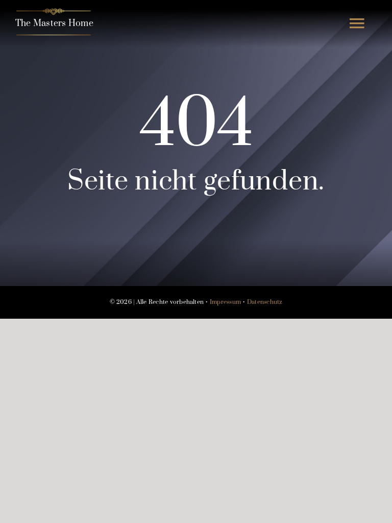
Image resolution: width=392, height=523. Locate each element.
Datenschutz (265, 302)
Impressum (225, 302)
